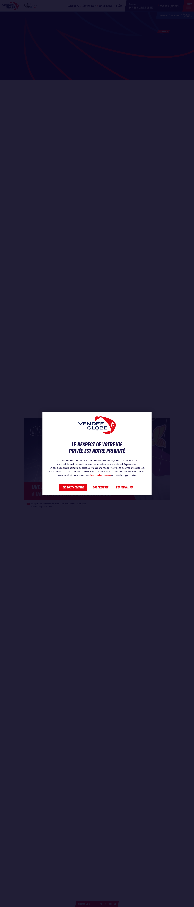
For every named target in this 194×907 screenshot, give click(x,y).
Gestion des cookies (100, 475)
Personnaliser (124, 487)
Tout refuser (101, 487)
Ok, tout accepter (73, 487)
